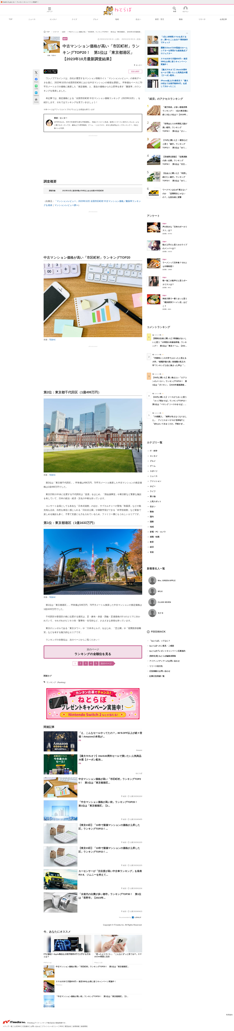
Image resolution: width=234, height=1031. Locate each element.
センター (139, 65)
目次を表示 (135, 71)
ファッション (155, 481)
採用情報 (76, 1026)
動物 (181, 19)
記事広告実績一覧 (156, 676)
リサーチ (202, 19)
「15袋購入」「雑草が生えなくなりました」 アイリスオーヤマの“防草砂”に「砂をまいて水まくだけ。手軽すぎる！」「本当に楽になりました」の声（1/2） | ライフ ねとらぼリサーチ (169, 423)
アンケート (153, 215)
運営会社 (68, 1026)
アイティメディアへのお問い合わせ (163, 661)
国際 (152, 522)
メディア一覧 (8, 1026)
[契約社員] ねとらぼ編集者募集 (161, 656)
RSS (62, 1026)
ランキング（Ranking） (56, 682)
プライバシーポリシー (50, 1026)
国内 (152, 517)
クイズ (74, 19)
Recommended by (125, 917)
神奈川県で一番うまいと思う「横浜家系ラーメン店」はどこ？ (174, 302)
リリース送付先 (155, 666)
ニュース (31, 19)
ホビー (153, 486)
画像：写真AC (51, 55)
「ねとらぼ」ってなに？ (158, 641)
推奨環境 (84, 1026)
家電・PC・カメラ (158, 532)
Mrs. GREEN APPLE (167, 580)
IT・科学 (153, 451)
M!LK (160, 591)
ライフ (153, 491)
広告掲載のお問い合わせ (158, 671)
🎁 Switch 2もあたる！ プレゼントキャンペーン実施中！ (20, 2)
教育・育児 (159, 19)
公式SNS (17, 1026)
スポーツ (153, 471)
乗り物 (153, 496)
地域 (117, 19)
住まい (138, 19)
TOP (10, 19)
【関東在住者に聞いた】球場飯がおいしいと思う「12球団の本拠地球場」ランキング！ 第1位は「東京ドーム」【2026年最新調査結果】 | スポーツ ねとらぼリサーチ (169, 345)
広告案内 (25, 1026)
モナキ (160, 613)
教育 (152, 542)
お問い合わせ (35, 1026)
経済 (65, 39)
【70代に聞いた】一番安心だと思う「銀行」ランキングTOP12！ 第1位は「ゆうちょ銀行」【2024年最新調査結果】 (175, 147)
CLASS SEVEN (164, 602)
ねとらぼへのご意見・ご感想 (160, 646)
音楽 (152, 552)
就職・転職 (154, 537)
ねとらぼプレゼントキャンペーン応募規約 (166, 651)
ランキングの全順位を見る (92, 654)
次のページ (106, 663)
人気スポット (155, 501)
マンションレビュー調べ (66, 205)
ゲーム (153, 466)
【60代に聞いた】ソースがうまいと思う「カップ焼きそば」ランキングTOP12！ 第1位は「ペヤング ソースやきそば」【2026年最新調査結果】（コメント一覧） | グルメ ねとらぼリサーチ (170, 404)
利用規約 (229, 1015)
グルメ (95, 19)
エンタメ (53, 19)
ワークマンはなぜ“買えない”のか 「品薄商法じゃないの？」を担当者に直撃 (174, 193)
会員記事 (223, 19)
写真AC (52, 340)
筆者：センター (60, 118)
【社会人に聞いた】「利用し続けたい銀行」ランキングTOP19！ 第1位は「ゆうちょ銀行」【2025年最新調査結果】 (175, 180)
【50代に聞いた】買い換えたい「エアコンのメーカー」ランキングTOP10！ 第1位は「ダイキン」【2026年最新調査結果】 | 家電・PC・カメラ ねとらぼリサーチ (169, 384)
